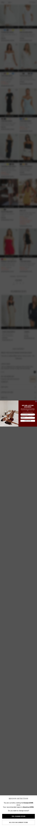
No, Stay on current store (18, 822)
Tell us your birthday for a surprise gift (26, 416)
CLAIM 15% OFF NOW (27, 420)
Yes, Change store (18, 816)
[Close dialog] (36, 401)
